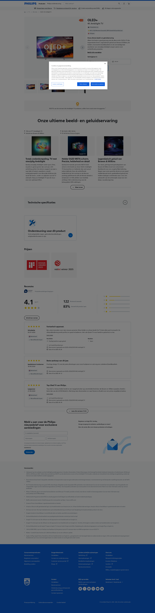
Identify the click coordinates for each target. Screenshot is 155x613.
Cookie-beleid (97, 79)
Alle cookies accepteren (98, 84)
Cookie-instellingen (57, 84)
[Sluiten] (105, 64)
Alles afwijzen (83, 84)
